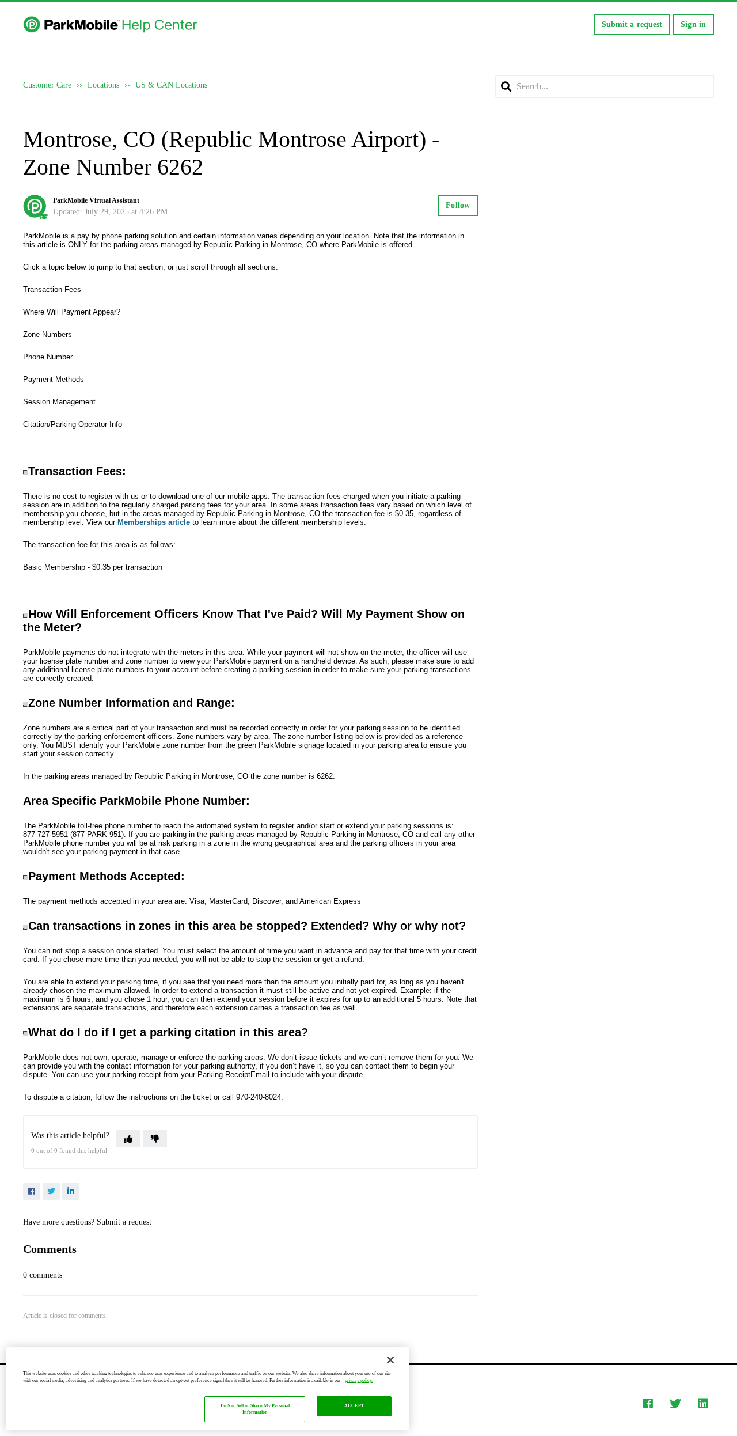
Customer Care (47, 85)
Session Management (59, 401)
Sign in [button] (693, 24)
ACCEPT (354, 1406)
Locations (103, 85)
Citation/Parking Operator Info (72, 424)
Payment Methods (53, 379)
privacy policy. (359, 1380)
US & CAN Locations (171, 85)
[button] (128, 1138)
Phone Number (48, 357)
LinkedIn (70, 1191)
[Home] (111, 24)
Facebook (31, 1191)
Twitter (51, 1191)
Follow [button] (458, 205)
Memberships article (153, 522)
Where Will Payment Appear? (71, 312)
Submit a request (632, 24)
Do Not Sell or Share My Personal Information (255, 1409)
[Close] (390, 1360)
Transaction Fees (52, 289)
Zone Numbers (47, 334)
